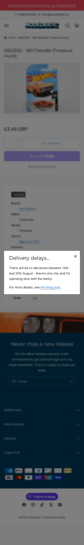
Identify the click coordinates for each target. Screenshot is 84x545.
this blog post (50, 287)
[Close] (75, 256)
